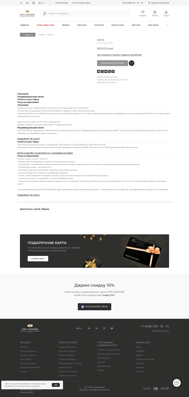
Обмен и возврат (66, 355)
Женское (81, 25)
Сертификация (104, 366)
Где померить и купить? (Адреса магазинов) (119, 55)
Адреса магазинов (160, 3)
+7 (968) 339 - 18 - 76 (155, 326)
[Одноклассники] (113, 71)
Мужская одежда (28, 355)
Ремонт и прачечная (68, 371)
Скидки (23, 371)
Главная (41, 35)
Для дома (153, 25)
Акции (138, 347)
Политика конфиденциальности (94, 390)
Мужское (99, 25)
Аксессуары (117, 25)
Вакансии (140, 367)
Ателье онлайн (65, 367)
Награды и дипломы (145, 359)
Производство (104, 358)
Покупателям (61, 3)
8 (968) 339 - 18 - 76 (134, 3)
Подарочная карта (67, 347)
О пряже (101, 362)
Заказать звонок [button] (160, 331)
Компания (143, 342)
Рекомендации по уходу (69, 363)
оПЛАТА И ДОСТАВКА (81, 3)
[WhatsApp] (102, 71)
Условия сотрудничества (108, 350)
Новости (140, 363)
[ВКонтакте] (105, 71)
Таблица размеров (67, 359)
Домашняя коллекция (30, 367)
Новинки (24, 25)
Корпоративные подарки (108, 354)
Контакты (140, 371)
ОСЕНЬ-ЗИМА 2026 (45, 25)
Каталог (50, 35)
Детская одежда (27, 363)
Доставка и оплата (67, 351)
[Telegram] (98, 71)
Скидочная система (67, 375)
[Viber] (109, 71)
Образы (66, 25)
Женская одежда (28, 351)
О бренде (140, 351)
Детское (136, 25)
